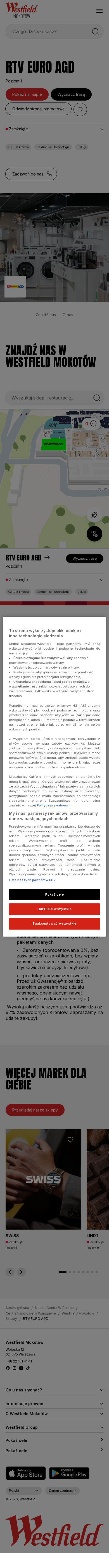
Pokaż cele (54, 894)
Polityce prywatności (53, 805)
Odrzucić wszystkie (54, 909)
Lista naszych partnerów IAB (32, 880)
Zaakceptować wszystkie (54, 923)
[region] (54, 776)
